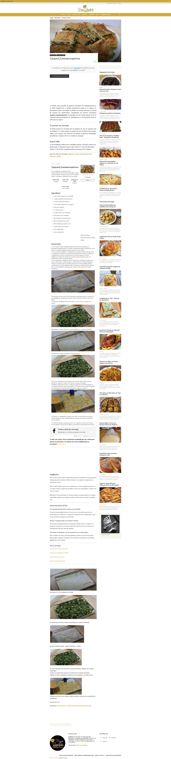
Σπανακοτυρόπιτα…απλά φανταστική (66, 705)
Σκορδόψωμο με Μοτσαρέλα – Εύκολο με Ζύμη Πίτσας (109, 189)
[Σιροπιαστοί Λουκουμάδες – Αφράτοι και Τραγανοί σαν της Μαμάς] (110, 152)
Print (87, 180)
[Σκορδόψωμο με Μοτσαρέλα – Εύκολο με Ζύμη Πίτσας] (110, 179)
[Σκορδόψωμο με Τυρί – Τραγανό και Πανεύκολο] (110, 310)
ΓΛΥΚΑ (68, 14)
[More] (75, 713)
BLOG (97, 14)
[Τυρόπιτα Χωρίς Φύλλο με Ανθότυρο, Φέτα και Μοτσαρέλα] (110, 495)
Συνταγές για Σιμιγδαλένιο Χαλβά (59, 553)
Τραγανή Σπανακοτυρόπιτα (57, 557)
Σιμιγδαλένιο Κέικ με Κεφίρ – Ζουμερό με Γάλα (109, 454)
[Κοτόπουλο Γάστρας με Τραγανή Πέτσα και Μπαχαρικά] (110, 342)
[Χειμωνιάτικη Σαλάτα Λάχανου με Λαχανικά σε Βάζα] (110, 278)
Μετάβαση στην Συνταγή (60, 76)
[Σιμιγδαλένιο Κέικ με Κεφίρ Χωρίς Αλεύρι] (110, 248)
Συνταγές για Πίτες (61, 55)
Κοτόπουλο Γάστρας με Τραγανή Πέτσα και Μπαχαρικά (109, 331)
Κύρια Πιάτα (57, 17)
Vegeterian (102, 383)
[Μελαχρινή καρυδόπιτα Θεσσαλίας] (110, 104)
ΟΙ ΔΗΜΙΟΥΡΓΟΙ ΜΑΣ (105, 14)
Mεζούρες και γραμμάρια (113, 755)
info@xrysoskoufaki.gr (82, 745)
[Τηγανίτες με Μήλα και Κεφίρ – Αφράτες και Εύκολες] (110, 373)
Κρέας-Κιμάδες (103, 134)
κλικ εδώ (77, 68)
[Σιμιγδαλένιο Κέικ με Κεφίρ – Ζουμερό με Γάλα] (110, 465)
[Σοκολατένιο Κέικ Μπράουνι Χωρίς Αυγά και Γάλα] (110, 80)
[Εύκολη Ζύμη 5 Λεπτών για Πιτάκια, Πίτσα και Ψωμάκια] (110, 435)
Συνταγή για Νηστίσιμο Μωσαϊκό (59, 548)
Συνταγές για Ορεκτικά (104, 226)
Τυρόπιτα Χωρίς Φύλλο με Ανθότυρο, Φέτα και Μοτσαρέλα (109, 484)
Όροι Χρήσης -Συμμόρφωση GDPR (84, 755)
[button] (119, 14)
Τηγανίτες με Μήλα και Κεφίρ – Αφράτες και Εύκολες (109, 362)
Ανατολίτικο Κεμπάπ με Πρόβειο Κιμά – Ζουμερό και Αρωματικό (109, 136)
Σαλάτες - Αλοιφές (103, 288)
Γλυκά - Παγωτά (103, 111)
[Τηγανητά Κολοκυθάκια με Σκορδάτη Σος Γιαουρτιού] (110, 217)
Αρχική (51, 17)
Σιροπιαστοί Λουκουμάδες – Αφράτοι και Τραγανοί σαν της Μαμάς (109, 163)
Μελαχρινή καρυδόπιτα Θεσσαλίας (110, 113)
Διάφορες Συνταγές (103, 159)
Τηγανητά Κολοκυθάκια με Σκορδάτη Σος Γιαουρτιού (108, 206)
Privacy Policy (100, 755)
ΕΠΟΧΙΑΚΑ (91, 14)
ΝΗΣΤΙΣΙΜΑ (84, 14)
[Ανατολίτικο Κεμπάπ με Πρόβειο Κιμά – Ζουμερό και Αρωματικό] (110, 126)
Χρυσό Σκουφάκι (54, 757)
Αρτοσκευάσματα (103, 320)
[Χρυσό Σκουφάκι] (85, 8)
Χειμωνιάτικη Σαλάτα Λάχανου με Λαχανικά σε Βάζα (110, 267)
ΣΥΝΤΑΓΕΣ (63, 14)
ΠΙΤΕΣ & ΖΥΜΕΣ (76, 14)
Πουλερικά (102, 351)
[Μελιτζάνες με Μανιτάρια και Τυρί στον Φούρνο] (110, 405)
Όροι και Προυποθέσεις (66, 755)
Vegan (101, 87)
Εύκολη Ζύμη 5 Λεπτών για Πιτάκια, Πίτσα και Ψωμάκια (108, 423)
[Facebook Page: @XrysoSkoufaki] (54, 430)
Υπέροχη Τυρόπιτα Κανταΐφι (57, 561)
